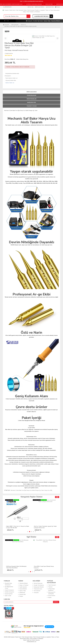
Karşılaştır (7, 76)
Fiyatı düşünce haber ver (11, 78)
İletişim (58, 7)
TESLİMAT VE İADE (32, 106)
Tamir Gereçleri (14, 24)
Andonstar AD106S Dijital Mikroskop (43, 566)
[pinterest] (13, 608)
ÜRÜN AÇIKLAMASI (31, 92)
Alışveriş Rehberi (55, 21)
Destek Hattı (50, 7)
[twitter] (10, 608)
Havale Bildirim (40, 7)
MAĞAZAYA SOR (31, 102)
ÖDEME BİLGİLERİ (31, 95)
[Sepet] (28, 16)
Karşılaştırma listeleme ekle (12, 73)
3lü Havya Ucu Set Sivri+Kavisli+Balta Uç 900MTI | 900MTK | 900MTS (44, 527)
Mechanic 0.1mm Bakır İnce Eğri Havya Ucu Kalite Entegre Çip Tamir (20, 26)
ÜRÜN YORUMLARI (31, 99)
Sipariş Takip (47, 21)
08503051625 (7, 7)
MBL (51, 490)
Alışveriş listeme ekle (10, 80)
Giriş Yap (31, 7)
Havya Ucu (23, 24)
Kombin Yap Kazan (38, 21)
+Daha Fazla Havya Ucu (22, 59)
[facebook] (5, 608)
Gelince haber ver (9, 82)
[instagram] (7, 608)
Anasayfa (29, 21)
